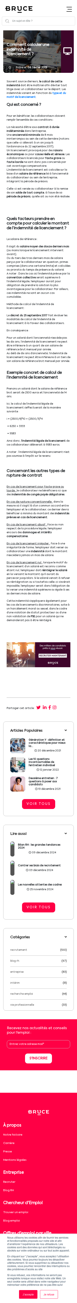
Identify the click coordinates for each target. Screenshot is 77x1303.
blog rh (14, 961)
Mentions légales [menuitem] (15, 1160)
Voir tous (39, 804)
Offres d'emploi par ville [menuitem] (27, 1233)
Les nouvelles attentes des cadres (40, 885)
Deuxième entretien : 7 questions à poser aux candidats (43, 781)
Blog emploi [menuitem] (11, 1220)
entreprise (17, 972)
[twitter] (38, 708)
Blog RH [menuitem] (8, 1190)
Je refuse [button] (49, 1294)
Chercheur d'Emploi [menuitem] (23, 1203)
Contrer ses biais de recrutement (39, 865)
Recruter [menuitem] (9, 1182)
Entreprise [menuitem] (13, 1173)
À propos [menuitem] (12, 1125)
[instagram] (54, 708)
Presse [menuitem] (7, 1151)
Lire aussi (18, 834)
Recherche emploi (21, 994)
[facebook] (49, 708)
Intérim (15, 983)
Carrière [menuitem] (9, 1143)
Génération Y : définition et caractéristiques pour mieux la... (47, 743)
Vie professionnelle (22, 1005)
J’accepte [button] (28, 1294)
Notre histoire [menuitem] (12, 1134)
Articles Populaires (26, 731)
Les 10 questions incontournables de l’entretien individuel (42, 762)
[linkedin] (44, 708)
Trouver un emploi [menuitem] (15, 1212)
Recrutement (18, 950)
